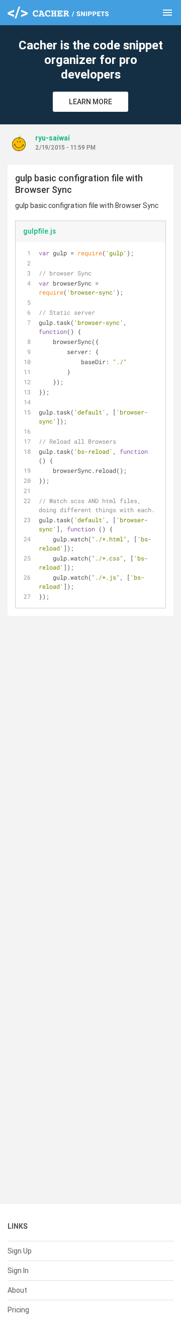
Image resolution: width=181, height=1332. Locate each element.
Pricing (18, 1309)
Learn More (90, 101)
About (17, 1290)
